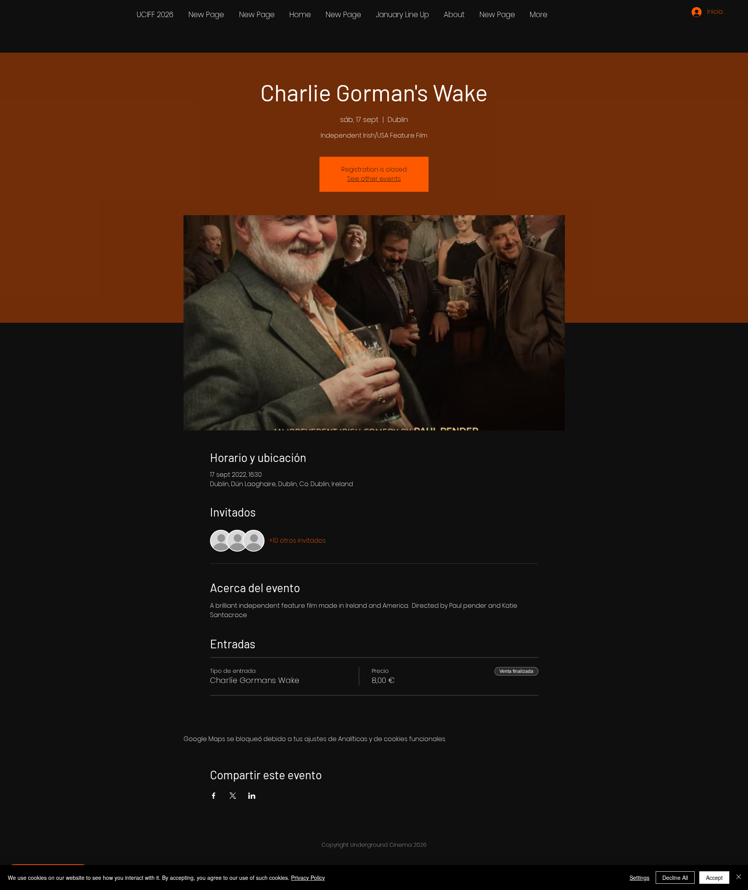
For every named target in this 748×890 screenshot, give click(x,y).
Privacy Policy (308, 877)
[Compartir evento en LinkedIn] (252, 796)
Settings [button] (639, 877)
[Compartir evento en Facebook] (213, 796)
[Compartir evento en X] (232, 796)
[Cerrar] (738, 877)
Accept (714, 877)
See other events (374, 178)
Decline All (675, 877)
